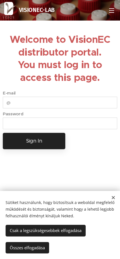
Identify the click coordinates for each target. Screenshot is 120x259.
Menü (111, 10)
